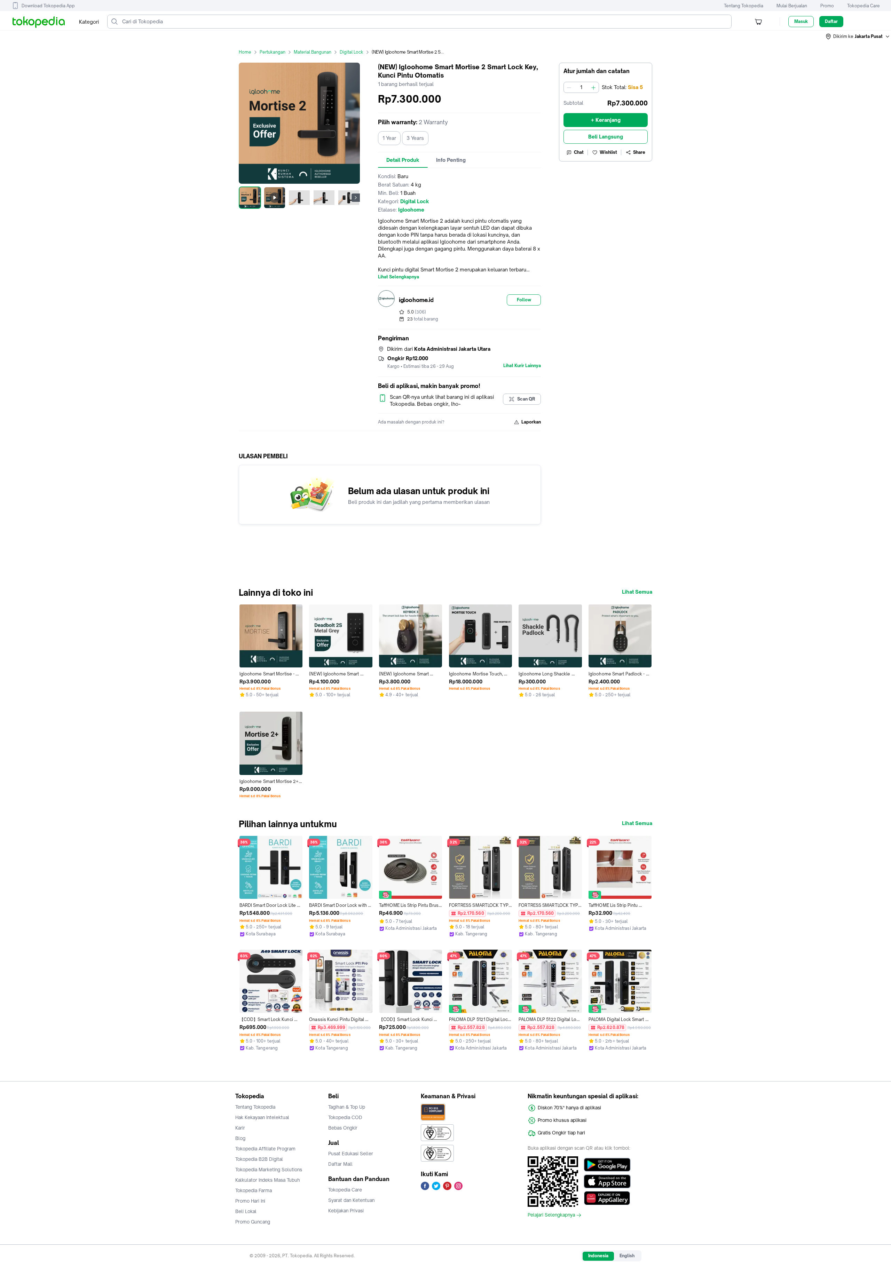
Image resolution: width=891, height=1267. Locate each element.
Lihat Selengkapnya (398, 277)
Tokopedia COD (345, 1117)
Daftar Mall (340, 1164)
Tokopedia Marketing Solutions (268, 1169)
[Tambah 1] (593, 87)
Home (245, 52)
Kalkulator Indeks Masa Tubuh (267, 1180)
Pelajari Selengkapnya (551, 1215)
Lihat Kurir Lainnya (522, 365)
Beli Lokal (246, 1211)
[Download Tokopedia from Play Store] (607, 1165)
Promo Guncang (252, 1222)
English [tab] (627, 1255)
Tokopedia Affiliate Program (265, 1148)
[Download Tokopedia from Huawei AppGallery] (607, 1198)
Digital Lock (351, 52)
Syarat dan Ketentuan (351, 1200)
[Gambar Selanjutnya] (356, 197)
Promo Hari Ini (250, 1201)
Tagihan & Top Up (346, 1107)
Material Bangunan (312, 52)
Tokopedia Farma (253, 1190)
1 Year (389, 138)
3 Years (415, 138)
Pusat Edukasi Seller (350, 1153)
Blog (240, 1138)
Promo (827, 5)
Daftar (831, 21)
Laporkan (531, 422)
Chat (579, 152)
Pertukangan (272, 52)
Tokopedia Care (863, 5)
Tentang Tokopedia (743, 5)
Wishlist (608, 152)
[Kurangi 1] (569, 87)
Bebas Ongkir (342, 1128)
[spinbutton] (581, 87)
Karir (240, 1128)
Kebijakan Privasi (346, 1210)
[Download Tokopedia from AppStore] (607, 1181)
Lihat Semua (637, 592)
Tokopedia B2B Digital (259, 1159)
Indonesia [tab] (598, 1255)
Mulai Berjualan (791, 5)
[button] (858, 36)
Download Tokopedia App (48, 5)
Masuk (801, 21)
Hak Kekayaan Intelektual (262, 1117)
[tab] (403, 160)
